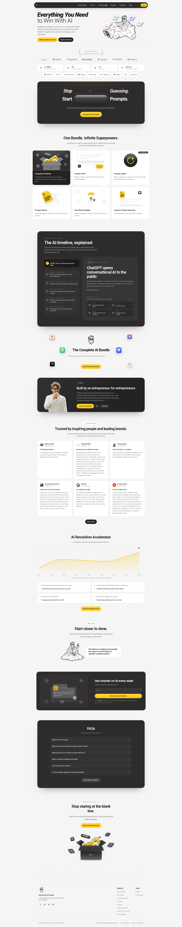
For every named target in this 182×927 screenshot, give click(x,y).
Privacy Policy (125, 923)
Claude (82, 74)
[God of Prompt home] (37, 5)
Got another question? (91, 780)
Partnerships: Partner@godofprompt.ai (107, 923)
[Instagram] (53, 904)
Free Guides (101, 5)
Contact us (122, 5)
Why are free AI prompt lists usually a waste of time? (70, 746)
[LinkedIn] (44, 904)
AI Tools (119, 901)
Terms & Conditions (137, 923)
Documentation (121, 914)
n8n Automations (122, 908)
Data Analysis (105, 74)
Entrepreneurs (69, 74)
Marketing (92, 74)
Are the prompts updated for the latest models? (68, 772)
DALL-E (58, 74)
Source (109, 578)
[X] (40, 904)
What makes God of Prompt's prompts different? (68, 753)
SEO (126, 74)
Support (137, 892)
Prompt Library (82, 5)
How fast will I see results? (61, 766)
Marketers (134, 74)
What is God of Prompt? (60, 740)
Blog (130, 5)
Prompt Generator (122, 898)
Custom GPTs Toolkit (123, 911)
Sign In (144, 5)
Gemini (118, 74)
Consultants (48, 74)
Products (113, 5)
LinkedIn (104, 406)
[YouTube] (49, 904)
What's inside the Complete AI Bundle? (65, 759)
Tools (92, 5)
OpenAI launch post (92, 290)
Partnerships (139, 895)
